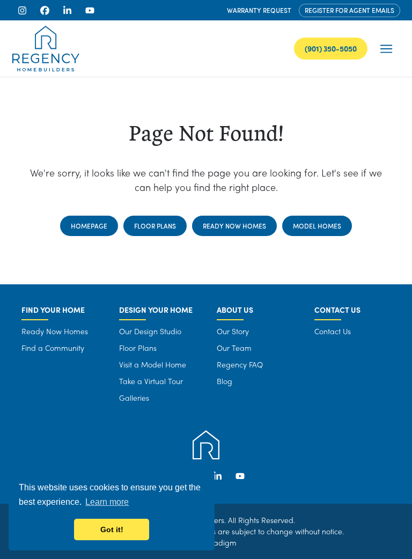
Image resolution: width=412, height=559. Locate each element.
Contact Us (332, 331)
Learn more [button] (107, 501)
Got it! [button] (111, 529)
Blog (224, 381)
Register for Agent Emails (349, 10)
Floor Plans (155, 226)
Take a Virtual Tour (151, 381)
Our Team (234, 347)
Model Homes (317, 226)
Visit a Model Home (152, 364)
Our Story (233, 331)
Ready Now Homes (234, 226)
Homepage (89, 226)
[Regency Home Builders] (45, 48)
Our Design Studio (150, 331)
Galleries (134, 397)
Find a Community (52, 347)
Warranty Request (259, 10)
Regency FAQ (240, 364)
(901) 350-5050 (331, 48)
